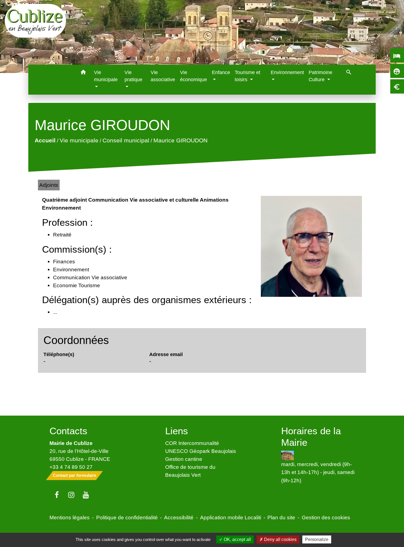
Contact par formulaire (74, 475)
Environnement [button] (287, 72)
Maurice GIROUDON (180, 140)
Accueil (45, 140)
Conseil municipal (126, 140)
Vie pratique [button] (133, 76)
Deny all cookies (280, 539)
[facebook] (57, 495)
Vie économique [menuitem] (193, 76)
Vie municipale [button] (106, 76)
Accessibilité (178, 517)
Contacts (68, 430)
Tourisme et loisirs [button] (247, 76)
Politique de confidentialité (127, 517)
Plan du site (281, 517)
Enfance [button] (221, 72)
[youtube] (86, 495)
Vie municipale (79, 140)
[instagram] (71, 495)
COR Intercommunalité (192, 443)
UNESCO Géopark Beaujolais (200, 451)
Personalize (316, 539)
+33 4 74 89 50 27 (71, 467)
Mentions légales (69, 517)
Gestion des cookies (326, 517)
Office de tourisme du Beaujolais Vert (190, 471)
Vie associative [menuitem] (163, 76)
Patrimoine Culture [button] (320, 76)
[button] (83, 73)
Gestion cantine (183, 459)
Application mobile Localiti (230, 517)
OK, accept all (237, 539)
